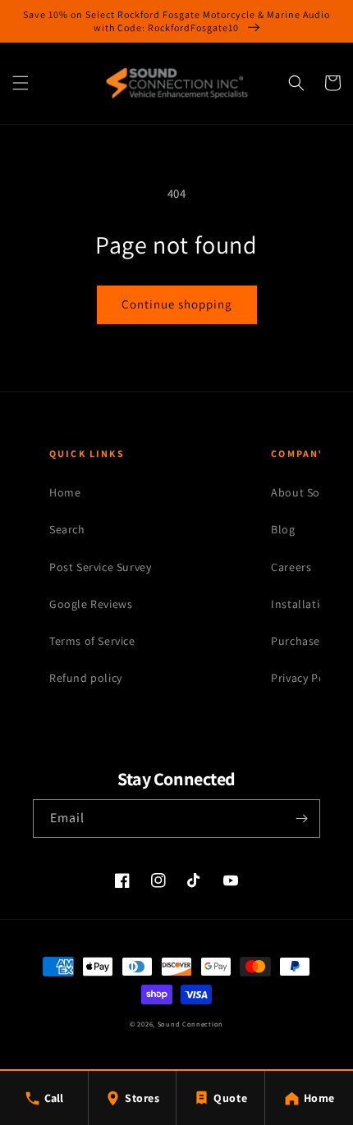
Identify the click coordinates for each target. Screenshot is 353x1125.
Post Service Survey (100, 567)
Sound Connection (190, 1023)
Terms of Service (92, 640)
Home (64, 492)
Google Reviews (90, 604)
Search (67, 529)
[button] (20, 83)
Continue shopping (176, 304)
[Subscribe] (301, 818)
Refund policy (85, 677)
